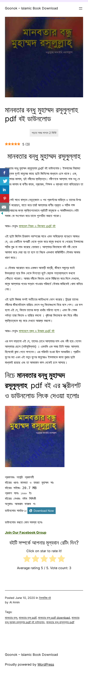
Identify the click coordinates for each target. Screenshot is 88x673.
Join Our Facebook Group (25, 532)
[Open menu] (80, 8)
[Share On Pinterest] (4, 198)
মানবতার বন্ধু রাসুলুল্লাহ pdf (60, 622)
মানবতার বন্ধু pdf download (54, 617)
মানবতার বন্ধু (11, 617)
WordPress (45, 664)
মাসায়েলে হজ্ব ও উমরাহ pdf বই (36, 331)
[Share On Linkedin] (4, 189)
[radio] (27, 559)
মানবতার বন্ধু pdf (27, 617)
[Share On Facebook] (4, 172)
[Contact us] (4, 207)
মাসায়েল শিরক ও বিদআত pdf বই (37, 226)
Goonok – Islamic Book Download (31, 8)
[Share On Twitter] (4, 181)
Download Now (44, 510)
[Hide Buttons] (2, 214)
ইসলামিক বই (45, 597)
